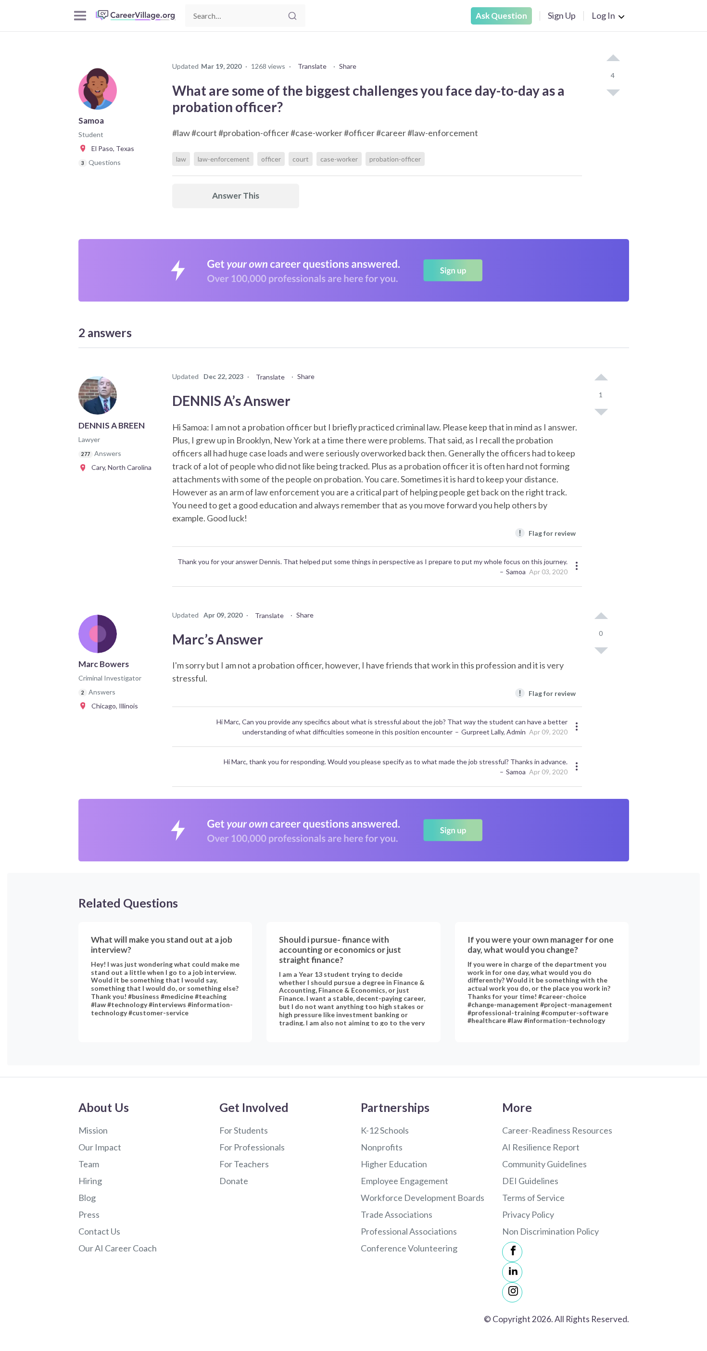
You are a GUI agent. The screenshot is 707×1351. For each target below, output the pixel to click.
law (181, 159)
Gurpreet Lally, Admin (493, 732)
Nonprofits (382, 1147)
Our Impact (99, 1147)
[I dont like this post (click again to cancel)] (612, 91)
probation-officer (395, 159)
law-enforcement (224, 159)
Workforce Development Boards (422, 1197)
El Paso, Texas (110, 148)
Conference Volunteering (409, 1248)
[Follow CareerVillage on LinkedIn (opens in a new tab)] (512, 1272)
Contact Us (99, 1231)
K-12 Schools (385, 1130)
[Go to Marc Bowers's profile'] (100, 637)
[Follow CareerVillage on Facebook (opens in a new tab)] (512, 1252)
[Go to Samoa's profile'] (100, 93)
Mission (93, 1130)
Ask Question (501, 16)
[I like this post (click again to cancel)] (612, 58)
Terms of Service (533, 1197)
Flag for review (547, 533)
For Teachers (244, 1164)
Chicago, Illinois (112, 706)
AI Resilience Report (541, 1147)
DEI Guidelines (530, 1180)
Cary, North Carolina (119, 467)
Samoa (516, 572)
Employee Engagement (404, 1180)
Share (347, 66)
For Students (243, 1130)
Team (88, 1164)
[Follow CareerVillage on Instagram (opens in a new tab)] (512, 1292)
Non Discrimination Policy (550, 1231)
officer (271, 159)
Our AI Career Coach (117, 1248)
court (300, 159)
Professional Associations (409, 1231)
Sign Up (562, 15)
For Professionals (252, 1147)
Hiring (90, 1180)
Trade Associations (396, 1214)
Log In (603, 15)
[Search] (292, 16)
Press (89, 1214)
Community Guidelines (544, 1164)
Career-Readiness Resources (557, 1130)
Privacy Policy (528, 1214)
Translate (312, 66)
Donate (233, 1180)
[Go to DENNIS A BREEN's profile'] (100, 398)
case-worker (339, 159)
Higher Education (394, 1164)
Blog (87, 1197)
